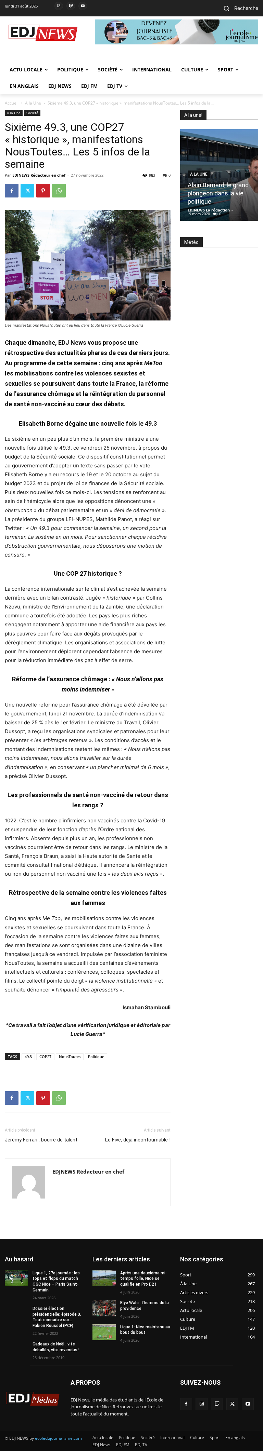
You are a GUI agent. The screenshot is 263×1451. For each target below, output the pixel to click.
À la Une (33, 103)
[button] (238, 8)
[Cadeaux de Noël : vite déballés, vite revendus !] (16, 1349)
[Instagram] (58, 6)
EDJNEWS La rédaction (209, 210)
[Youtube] (82, 6)
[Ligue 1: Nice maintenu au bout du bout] (104, 1332)
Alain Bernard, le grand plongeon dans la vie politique (218, 193)
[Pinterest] (43, 190)
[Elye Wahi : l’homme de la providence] (104, 1308)
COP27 (45, 1056)
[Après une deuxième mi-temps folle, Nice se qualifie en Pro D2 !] (104, 1278)
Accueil (11, 103)
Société (32, 112)
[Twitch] (70, 6)
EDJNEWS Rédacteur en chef (38, 175)
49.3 (28, 1056)
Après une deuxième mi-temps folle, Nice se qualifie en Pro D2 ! (143, 1279)
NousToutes (69, 1056)
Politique (96, 1056)
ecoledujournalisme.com (58, 1438)
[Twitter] (27, 190)
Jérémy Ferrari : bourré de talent (41, 1140)
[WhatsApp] (59, 190)
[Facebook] (11, 190)
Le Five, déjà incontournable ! (138, 1140)
